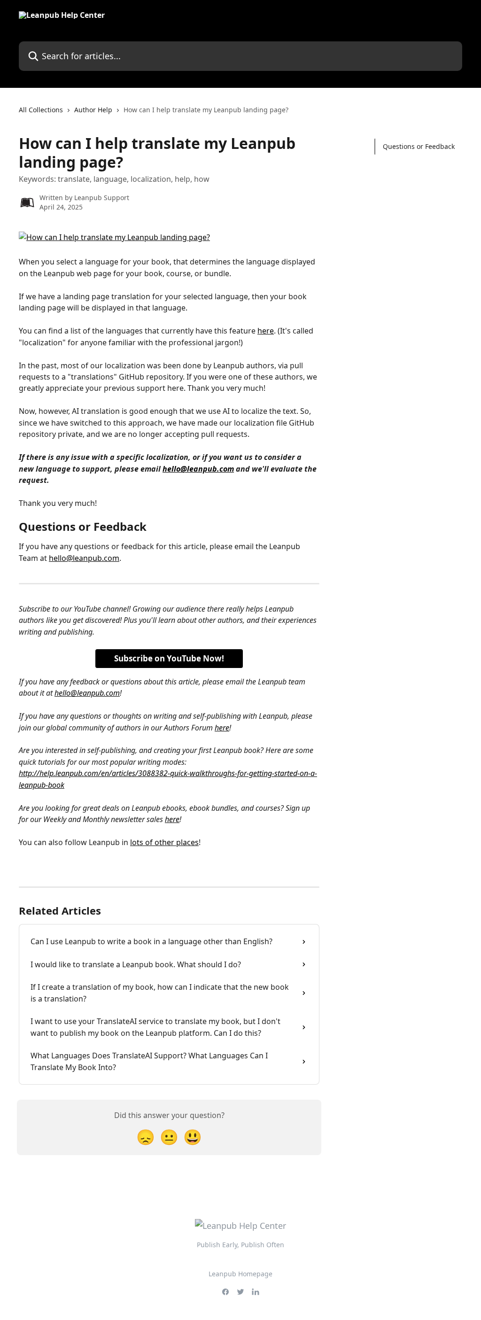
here (265, 331)
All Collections (41, 109)
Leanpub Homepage (240, 1273)
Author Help (93, 109)
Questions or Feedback (419, 146)
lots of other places (164, 842)
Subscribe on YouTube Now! (169, 658)
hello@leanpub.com (198, 469)
